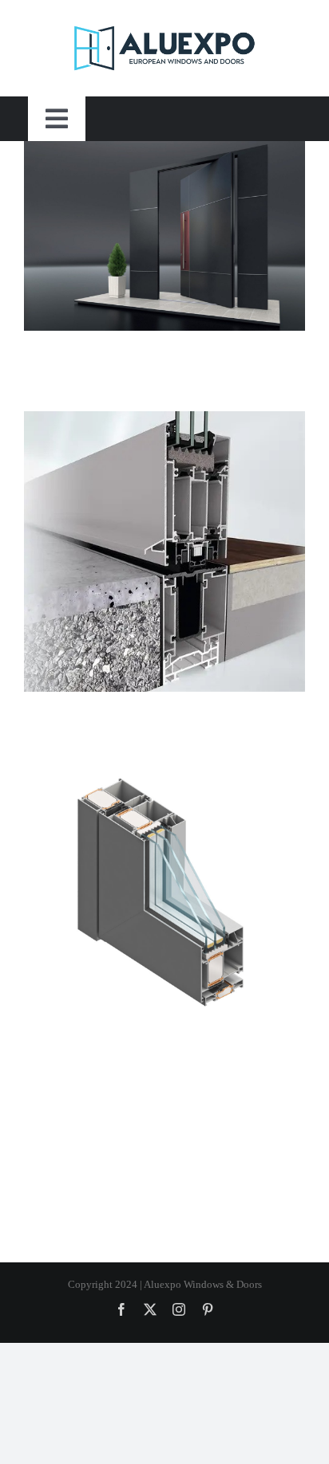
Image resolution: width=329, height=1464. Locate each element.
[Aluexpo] (165, 48)
